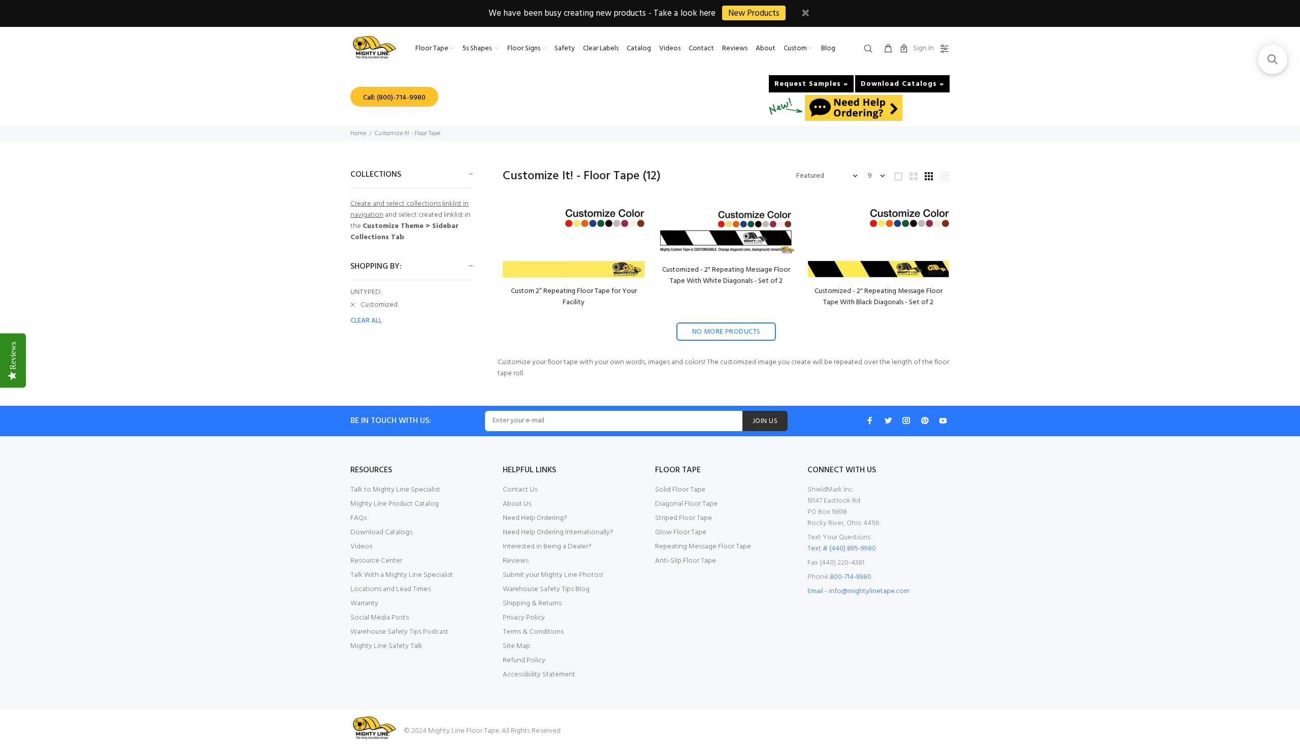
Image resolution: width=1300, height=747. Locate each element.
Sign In (923, 48)
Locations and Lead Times (390, 589)
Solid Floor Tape (680, 490)
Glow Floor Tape (680, 532)
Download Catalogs (381, 532)
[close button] (805, 14)
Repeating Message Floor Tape (703, 547)
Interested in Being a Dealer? (547, 547)
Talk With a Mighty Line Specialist (401, 575)
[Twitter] (888, 420)
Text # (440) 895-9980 (841, 549)
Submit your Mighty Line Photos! (553, 575)
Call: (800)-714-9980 (394, 98)
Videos (361, 547)
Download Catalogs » (902, 84)
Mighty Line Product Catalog (394, 504)
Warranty (364, 603)
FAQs (358, 518)
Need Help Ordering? (535, 518)
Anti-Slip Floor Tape (685, 561)
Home (358, 133)
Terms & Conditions (533, 632)
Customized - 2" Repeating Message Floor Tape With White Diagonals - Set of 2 (726, 275)
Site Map (516, 646)
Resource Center (376, 561)
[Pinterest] (924, 420)
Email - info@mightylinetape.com (858, 591)
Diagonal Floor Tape (686, 504)
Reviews (516, 561)
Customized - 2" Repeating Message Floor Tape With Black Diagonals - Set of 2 (878, 296)
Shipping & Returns (532, 603)
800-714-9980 (850, 577)
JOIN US (765, 421)
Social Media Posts (379, 618)
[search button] (870, 49)
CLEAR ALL (366, 321)
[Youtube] (943, 420)
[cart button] (888, 49)
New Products (753, 13)
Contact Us (520, 490)
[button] (1272, 59)
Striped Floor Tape (683, 518)
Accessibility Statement (539, 674)
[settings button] (942, 49)
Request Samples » (811, 84)
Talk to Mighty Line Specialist (395, 490)
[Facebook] (869, 420)
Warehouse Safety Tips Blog (546, 589)
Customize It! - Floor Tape (407, 133)
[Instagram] (906, 420)
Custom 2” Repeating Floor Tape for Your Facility (574, 296)
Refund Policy (524, 660)
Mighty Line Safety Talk (386, 646)
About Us (517, 504)
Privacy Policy (524, 618)
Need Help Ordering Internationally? (558, 532)
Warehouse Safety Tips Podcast (399, 632)
